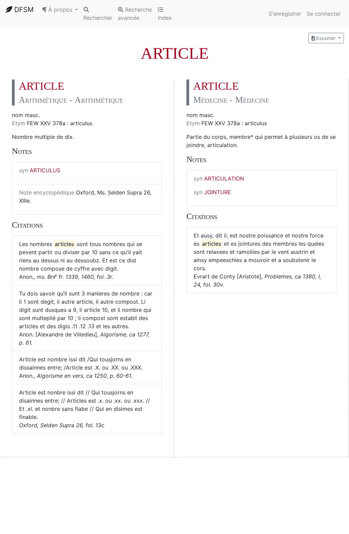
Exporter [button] (326, 38)
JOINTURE (217, 192)
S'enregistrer (285, 13)
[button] (60, 9)
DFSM (23, 9)
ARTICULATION (224, 178)
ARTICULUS (45, 170)
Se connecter (324, 13)
